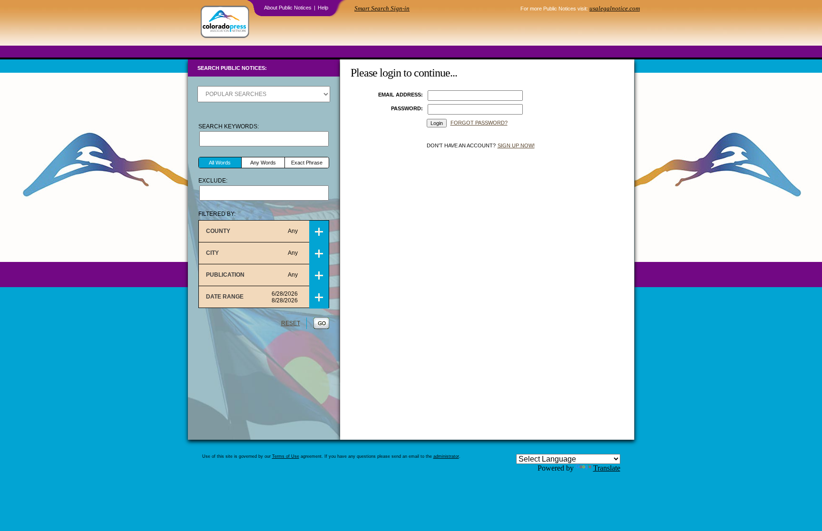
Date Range (252, 297)
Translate (606, 468)
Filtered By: (216, 214)
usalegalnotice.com (614, 8)
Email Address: (400, 94)
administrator (446, 456)
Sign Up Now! (516, 145)
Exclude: (212, 180)
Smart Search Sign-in (382, 8)
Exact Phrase (307, 162)
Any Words (263, 162)
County (252, 231)
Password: (407, 108)
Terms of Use (285, 456)
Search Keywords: (228, 126)
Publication (252, 274)
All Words (220, 162)
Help (323, 7)
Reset (290, 323)
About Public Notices (288, 7)
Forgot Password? (479, 123)
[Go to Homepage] (225, 23)
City (252, 253)
